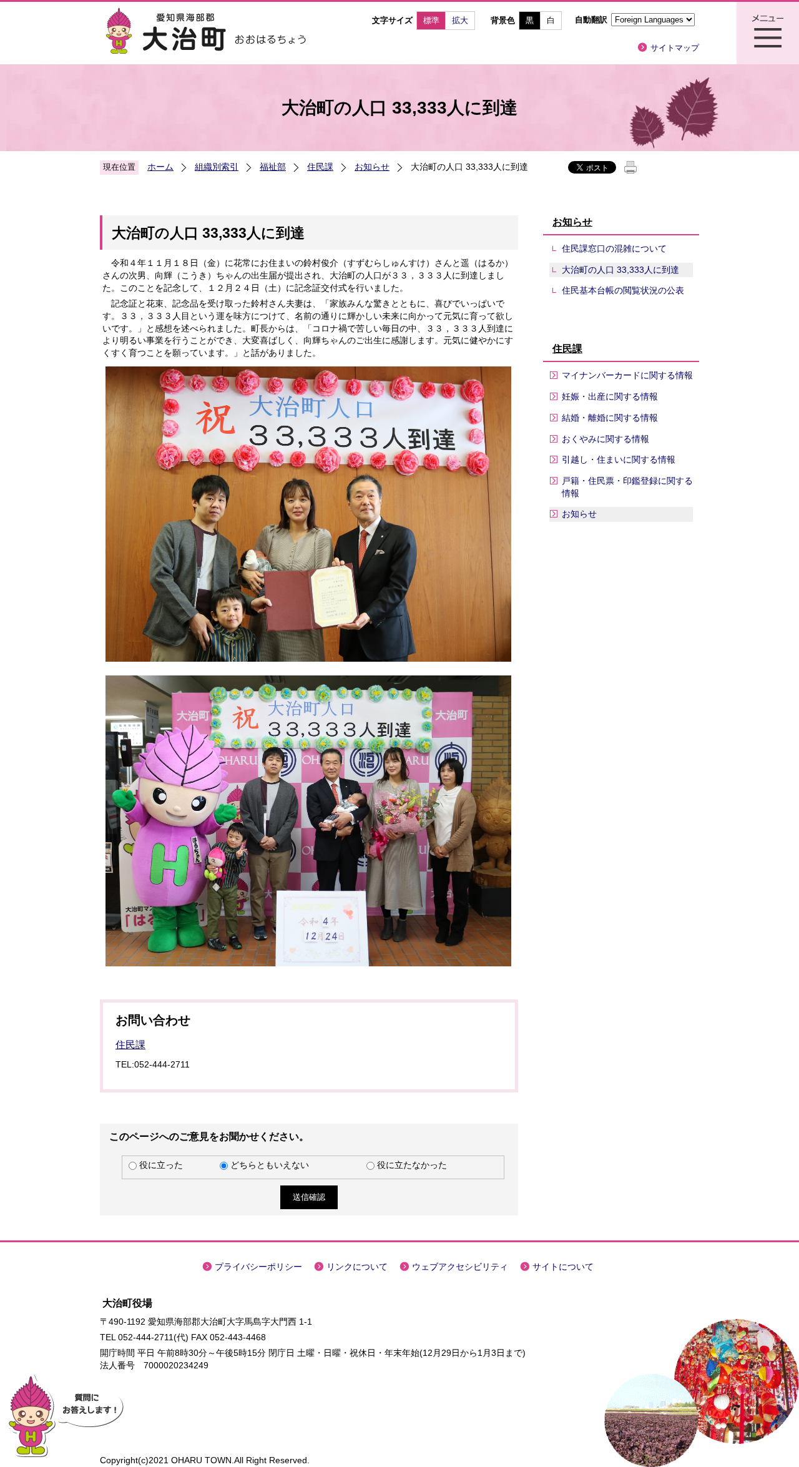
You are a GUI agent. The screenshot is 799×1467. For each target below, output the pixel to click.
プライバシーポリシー (258, 1267)
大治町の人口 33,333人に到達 (620, 270)
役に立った (161, 1165)
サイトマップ (674, 47)
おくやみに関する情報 (605, 439)
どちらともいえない (269, 1165)
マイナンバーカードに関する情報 (627, 375)
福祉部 (273, 167)
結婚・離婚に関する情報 (610, 418)
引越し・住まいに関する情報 (618, 459)
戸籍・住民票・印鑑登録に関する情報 (627, 487)
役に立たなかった (412, 1165)
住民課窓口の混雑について (614, 248)
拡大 (460, 20)
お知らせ (372, 167)
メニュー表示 (768, 33)
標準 (431, 20)
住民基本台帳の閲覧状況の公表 (623, 290)
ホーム (160, 167)
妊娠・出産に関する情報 (610, 396)
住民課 (320, 167)
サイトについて (563, 1267)
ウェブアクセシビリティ (460, 1267)
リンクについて (357, 1267)
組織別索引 (216, 167)
